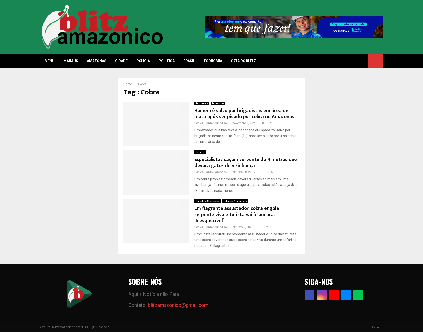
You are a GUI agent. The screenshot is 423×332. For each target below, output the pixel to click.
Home (375, 327)
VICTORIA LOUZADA (213, 123)
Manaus (70, 61)
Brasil (189, 61)
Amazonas (96, 61)
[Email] (346, 295)
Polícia (143, 61)
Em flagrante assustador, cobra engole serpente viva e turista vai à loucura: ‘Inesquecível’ (236, 214)
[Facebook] (309, 295)
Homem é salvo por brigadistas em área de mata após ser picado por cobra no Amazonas (244, 113)
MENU (50, 61)
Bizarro (200, 152)
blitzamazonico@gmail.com (178, 305)
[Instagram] (322, 295)
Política (167, 61)
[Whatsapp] (358, 295)
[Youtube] (334, 295)
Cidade (121, 61)
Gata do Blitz (243, 61)
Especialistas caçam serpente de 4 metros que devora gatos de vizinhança (245, 162)
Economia (213, 61)
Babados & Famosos (207, 201)
